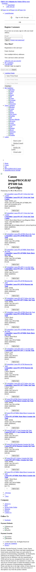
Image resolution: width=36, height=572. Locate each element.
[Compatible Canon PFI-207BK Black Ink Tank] (20, 234)
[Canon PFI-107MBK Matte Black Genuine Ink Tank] (20, 474)
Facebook (8, 520)
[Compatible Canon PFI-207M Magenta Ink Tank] (20, 282)
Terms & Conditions (11, 543)
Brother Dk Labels (15, 148)
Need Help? (11, 5)
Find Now (8, 86)
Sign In (7, 40)
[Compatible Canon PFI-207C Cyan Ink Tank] (19, 267)
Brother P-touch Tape (17, 144)
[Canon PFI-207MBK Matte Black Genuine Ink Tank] (20, 415)
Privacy (7, 545)
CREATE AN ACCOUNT (13, 61)
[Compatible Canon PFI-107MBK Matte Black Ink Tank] (20, 331)
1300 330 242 (10, 6)
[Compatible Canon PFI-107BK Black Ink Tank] (20, 312)
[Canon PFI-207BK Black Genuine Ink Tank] (19, 399)
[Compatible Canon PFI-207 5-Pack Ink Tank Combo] (20, 196)
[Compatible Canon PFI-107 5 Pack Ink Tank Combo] (20, 215)
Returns (7, 511)
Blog (6, 505)
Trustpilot (4, 3)
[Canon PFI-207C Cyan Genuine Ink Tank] (18, 430)
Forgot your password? (17, 40)
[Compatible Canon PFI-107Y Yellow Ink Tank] (19, 383)
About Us (8, 504)
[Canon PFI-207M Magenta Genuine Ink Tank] (19, 444)
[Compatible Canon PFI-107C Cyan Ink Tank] (19, 349)
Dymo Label (17, 152)
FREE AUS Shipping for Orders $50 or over (15, 1)
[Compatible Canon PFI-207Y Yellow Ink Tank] (19, 298)
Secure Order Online (11, 507)
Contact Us (8, 512)
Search (14, 69)
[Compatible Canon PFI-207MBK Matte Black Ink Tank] (20, 251)
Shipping (7, 509)
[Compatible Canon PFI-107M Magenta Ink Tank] (20, 366)
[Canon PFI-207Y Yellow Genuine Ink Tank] (19, 458)
